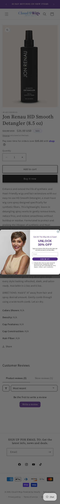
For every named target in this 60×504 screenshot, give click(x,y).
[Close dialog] (58, 231)
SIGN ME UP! (45, 258)
